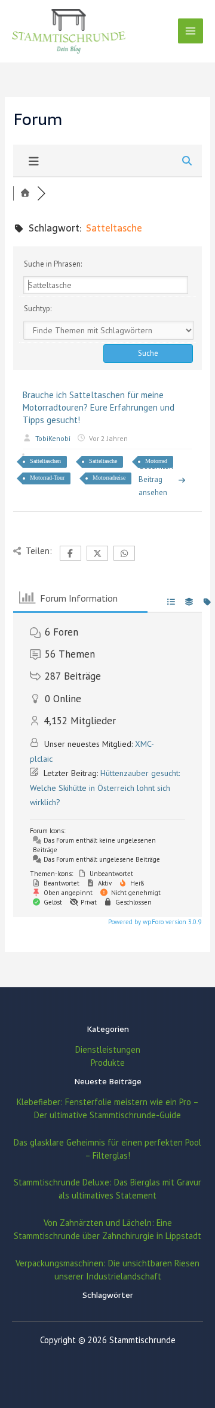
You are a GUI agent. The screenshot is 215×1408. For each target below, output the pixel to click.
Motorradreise (109, 477)
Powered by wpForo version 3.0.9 (153, 922)
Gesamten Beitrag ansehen (156, 479)
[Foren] (25, 193)
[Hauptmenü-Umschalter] (190, 30)
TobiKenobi (52, 438)
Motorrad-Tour (47, 477)
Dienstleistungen (107, 1049)
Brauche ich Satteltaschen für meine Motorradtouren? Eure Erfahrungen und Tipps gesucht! (98, 407)
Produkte (108, 1062)
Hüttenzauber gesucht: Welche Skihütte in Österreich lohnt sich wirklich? (105, 788)
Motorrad (156, 461)
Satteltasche (103, 461)
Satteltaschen (45, 461)
